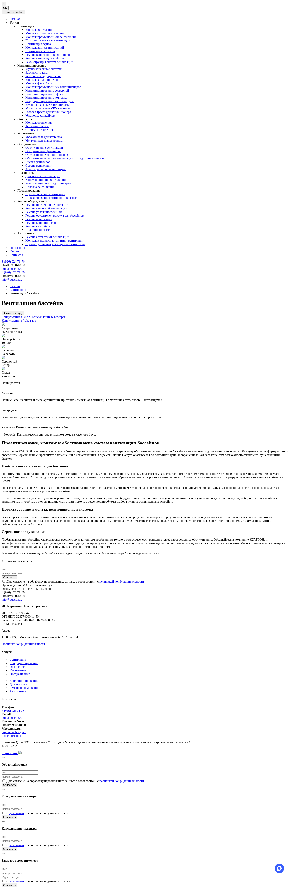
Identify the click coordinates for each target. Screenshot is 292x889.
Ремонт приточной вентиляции (46, 204)
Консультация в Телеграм (49, 317)
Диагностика (18, 684)
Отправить (9, 577)
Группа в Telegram (14, 732)
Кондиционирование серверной (47, 90)
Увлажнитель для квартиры (44, 140)
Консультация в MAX (16, 317)
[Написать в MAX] (279, 868)
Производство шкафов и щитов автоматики (55, 244)
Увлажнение (18, 670)
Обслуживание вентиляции (44, 147)
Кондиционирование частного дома (49, 101)
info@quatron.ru (12, 268)
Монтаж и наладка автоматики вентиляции (54, 240)
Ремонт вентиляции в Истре (44, 58)
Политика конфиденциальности (23, 644)
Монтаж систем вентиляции (44, 33)
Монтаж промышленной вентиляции (50, 37)
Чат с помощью (12, 735)
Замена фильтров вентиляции (45, 169)
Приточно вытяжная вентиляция (47, 40)
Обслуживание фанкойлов (43, 151)
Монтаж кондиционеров (42, 79)
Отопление (17, 666)
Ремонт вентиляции (38, 219)
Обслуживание (20, 674)
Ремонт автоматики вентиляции (47, 237)
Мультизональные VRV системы (47, 108)
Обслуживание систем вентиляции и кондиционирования (64, 158)
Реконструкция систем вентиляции (49, 62)
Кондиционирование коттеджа (46, 97)
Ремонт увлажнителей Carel (44, 212)
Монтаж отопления (38, 122)
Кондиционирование (24, 663)
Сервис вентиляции (38, 165)
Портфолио (17, 247)
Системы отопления (39, 129)
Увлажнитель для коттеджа (43, 137)
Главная (15, 19)
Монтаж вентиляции (39, 29)
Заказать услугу (13, 313)
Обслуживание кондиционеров (46, 154)
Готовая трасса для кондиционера (48, 112)
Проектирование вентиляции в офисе (51, 197)
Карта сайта (10, 753)
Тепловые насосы (37, 126)
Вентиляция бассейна (40, 51)
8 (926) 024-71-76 (13, 261)
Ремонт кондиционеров (41, 222)
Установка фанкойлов (40, 115)
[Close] (3, 757)
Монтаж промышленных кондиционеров (53, 87)
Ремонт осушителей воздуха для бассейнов (54, 215)
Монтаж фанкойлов (38, 83)
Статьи (14, 251)
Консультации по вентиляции (45, 179)
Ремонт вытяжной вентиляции (46, 208)
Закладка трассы (36, 72)
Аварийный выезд (37, 229)
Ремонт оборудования (24, 687)
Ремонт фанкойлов (38, 226)
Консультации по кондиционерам (48, 183)
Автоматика (18, 691)
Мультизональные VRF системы (47, 104)
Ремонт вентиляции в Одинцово (47, 54)
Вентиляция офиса (38, 44)
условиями (16, 813)
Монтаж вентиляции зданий (44, 47)
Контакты (16, 254)
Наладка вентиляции (39, 187)
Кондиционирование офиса (44, 94)
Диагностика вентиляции (42, 176)
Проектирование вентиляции (45, 194)
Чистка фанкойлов (37, 162)
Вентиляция (18, 659)
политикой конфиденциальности (121, 581)
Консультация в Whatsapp (19, 320)
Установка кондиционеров (43, 76)
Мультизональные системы (43, 69)
